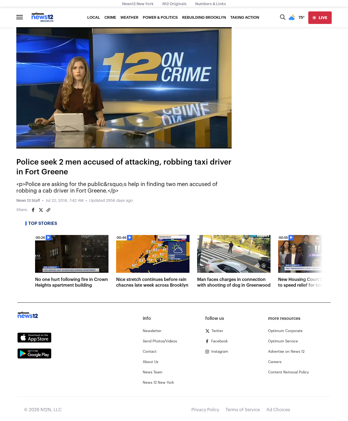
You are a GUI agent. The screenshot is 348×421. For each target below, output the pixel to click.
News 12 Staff (28, 201)
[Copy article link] (48, 210)
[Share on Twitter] (41, 210)
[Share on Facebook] (33, 210)
